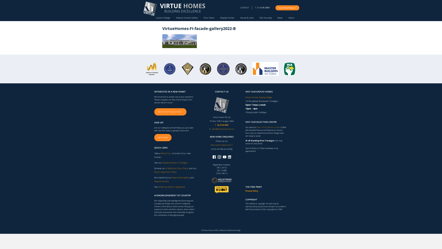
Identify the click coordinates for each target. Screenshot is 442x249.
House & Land (246, 17)
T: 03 (262, 7)
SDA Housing (265, 17)
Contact (244, 7)
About (291, 17)
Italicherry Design (234, 230)
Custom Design (163, 17)
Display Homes (227, 17)
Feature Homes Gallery (187, 17)
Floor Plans (209, 17)
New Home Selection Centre (268, 127)
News (280, 17)
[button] (170, 111)
